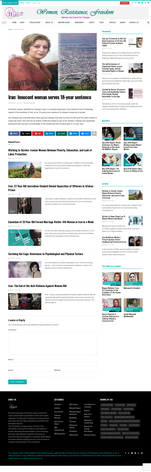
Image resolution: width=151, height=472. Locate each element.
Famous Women (57, 416)
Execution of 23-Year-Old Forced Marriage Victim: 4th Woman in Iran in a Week (51, 222)
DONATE (123, 22)
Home (14, 22)
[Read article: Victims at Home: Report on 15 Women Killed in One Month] (136, 220)
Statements (73, 435)
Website (57, 370)
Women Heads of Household (112, 437)
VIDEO (101, 22)
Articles (57, 408)
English (22, 3)
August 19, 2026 (108, 245)
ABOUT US (49, 22)
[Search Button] (148, 22)
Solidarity (73, 431)
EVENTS (91, 22)
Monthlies (108, 138)
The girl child (123, 429)
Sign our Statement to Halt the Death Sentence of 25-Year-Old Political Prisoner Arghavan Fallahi (114, 42)
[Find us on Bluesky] (148, 3)
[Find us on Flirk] (142, 3)
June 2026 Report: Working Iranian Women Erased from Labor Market (132, 146)
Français (27, 3)
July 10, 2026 (107, 48)
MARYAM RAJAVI (64, 22)
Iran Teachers (106, 417)
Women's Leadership (131, 433)
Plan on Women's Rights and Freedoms (124, 421)
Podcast (72, 421)
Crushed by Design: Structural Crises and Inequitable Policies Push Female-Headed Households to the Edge (113, 93)
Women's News (19, 29)
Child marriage (107, 405)
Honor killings (124, 413)
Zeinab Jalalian (132, 437)
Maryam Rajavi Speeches (75, 413)
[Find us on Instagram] (145, 3)
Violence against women (110, 433)
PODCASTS (124, 3)
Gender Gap (128, 409)
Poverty (104, 425)
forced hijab (116, 409)
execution (105, 409)
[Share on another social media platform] (94, 133)
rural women (134, 425)
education (131, 405)
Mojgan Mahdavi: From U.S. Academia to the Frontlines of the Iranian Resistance (111, 291)
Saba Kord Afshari (108, 429)
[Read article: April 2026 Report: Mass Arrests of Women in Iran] (133, 160)
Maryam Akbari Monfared (124, 417)
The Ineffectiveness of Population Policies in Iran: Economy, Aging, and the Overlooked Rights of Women (113, 67)
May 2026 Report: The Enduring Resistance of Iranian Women (111, 171)
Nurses (104, 421)
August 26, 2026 (14, 226)
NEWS (22, 22)
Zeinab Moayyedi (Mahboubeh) (130, 315)
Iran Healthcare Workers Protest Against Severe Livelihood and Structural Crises (114, 239)
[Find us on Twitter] (135, 3)
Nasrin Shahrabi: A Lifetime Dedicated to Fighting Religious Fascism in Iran (110, 317)
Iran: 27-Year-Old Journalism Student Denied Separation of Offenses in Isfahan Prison (50, 188)
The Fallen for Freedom (110, 283)
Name (11, 359)
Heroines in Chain (58, 422)
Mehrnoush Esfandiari (132, 288)
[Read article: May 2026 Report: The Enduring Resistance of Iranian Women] (111, 160)
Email (11, 370)
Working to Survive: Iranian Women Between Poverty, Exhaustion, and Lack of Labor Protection (50, 152)
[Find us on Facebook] (132, 3)
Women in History (88, 415)
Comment (12, 330)
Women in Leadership (88, 421)
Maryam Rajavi (75, 408)
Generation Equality (108, 413)
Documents (58, 412)
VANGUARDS (79, 22)
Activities (57, 404)
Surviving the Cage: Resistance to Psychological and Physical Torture (45, 254)
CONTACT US (134, 22)
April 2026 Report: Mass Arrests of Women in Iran (133, 169)
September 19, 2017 (15, 103)
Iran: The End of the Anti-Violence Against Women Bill (37, 286)
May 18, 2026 (107, 99)
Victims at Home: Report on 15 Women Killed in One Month (113, 217)
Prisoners (113, 425)
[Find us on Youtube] (139, 3)
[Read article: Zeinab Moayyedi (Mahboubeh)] (133, 305)
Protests (123, 425)
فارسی (34, 3)
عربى (39, 3)
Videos (87, 410)
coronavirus (120, 405)
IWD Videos (73, 404)
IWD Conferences (59, 428)
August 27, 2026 (14, 194)
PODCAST (112, 22)
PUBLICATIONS (34, 22)
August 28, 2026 (14, 158)
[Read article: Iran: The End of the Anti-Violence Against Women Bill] (24, 301)
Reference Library (73, 426)
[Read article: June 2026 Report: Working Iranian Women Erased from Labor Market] (133, 133)
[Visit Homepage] (75, 12)
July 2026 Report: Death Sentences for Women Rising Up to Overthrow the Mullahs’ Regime (111, 146)
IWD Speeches (59, 434)
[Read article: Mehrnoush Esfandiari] (133, 279)
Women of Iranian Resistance (88, 429)
